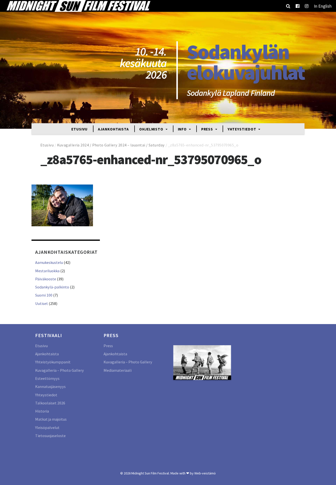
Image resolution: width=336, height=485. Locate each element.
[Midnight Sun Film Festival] (78, 6)
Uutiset (41, 303)
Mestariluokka (47, 270)
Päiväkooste (45, 278)
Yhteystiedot (242, 129)
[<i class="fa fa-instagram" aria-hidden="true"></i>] (306, 6)
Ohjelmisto (151, 129)
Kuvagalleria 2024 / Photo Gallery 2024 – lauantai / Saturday (111, 145)
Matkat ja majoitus (51, 419)
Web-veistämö (205, 473)
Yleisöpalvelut (47, 427)
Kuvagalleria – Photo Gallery (59, 370)
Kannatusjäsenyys (50, 386)
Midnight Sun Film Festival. (150, 473)
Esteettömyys (47, 378)
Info (183, 129)
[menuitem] (323, 6)
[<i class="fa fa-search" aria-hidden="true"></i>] (288, 6)
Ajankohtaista (113, 129)
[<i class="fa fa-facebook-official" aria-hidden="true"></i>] (297, 6)
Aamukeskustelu (49, 262)
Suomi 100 (43, 295)
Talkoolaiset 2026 (50, 402)
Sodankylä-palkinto (52, 287)
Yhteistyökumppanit (53, 361)
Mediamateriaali (118, 370)
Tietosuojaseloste (50, 435)
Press (207, 129)
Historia (42, 411)
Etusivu (79, 129)
